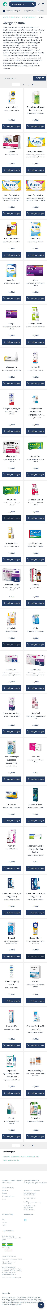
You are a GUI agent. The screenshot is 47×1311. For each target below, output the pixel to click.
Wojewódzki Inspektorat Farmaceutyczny (9, 1262)
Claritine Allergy (35, 543)
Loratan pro (12, 804)
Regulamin (5, 1190)
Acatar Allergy (11, 107)
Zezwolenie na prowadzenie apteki (12, 1259)
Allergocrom (11, 367)
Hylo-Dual (35, 713)
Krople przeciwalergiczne (18, 1157)
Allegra (35, 280)
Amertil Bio (35, 456)
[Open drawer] (43, 4)
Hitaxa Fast (11, 669)
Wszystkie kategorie (13, 11)
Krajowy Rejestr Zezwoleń (9, 1256)
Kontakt (4, 1199)
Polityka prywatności (8, 1187)
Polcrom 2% (11, 1026)
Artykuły (4, 1225)
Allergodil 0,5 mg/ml (11, 408)
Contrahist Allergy (11, 584)
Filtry (38, 78)
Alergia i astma (29, 11)
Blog (3, 1219)
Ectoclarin (11, 628)
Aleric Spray (35, 238)
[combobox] (22, 4)
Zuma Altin (35, 1118)
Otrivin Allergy (36, 938)
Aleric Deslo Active (35, 151)
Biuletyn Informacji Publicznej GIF (11, 1278)
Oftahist (11, 938)
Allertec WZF (11, 456)
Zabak (11, 1118)
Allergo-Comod (35, 323)
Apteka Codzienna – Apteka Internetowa (11, 17)
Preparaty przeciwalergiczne (11, 1160)
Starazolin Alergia (35, 1070)
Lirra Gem (35, 756)
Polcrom (35, 981)
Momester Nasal (35, 804)
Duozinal (35, 584)
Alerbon (11, 151)
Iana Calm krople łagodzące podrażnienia (11, 759)
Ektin (35, 628)
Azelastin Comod (35, 499)
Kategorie (4, 1222)
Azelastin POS (11, 543)
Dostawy (4, 1193)
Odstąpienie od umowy (8, 1196)
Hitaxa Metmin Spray (11, 713)
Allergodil (35, 367)
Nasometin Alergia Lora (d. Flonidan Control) (35, 848)
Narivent (11, 845)
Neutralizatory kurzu (33, 1157)
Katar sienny (6, 1157)
